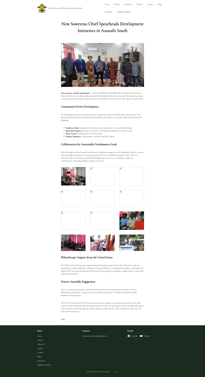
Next (63, 319)
